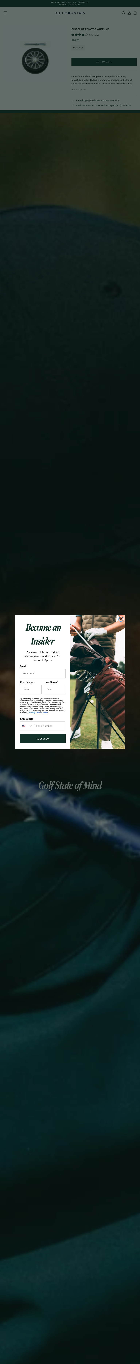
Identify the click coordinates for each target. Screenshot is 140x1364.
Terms (45, 713)
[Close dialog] (121, 619)
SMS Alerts (26, 718)
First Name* (27, 682)
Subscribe (42, 738)
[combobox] (26, 726)
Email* (23, 666)
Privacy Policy (35, 713)
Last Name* (51, 682)
